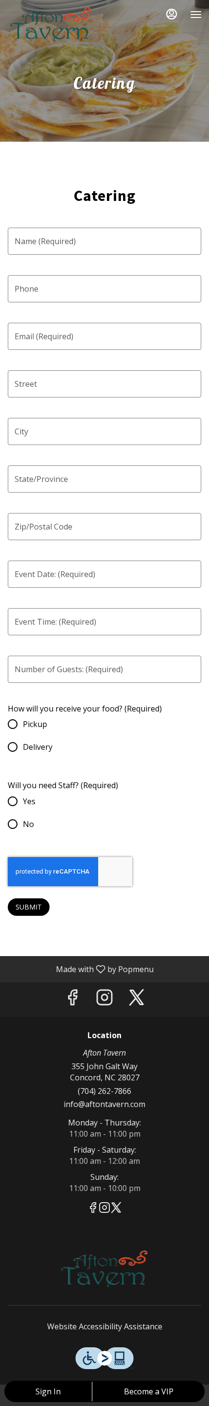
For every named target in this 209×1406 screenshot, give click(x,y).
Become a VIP (149, 1391)
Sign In (48, 1391)
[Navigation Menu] (196, 14)
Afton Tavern (104, 1268)
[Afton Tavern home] (51, 24)
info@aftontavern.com (104, 1104)
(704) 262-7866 (104, 1091)
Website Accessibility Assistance (104, 1326)
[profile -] (171, 14)
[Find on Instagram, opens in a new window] (104, 999)
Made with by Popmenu (80, 968)
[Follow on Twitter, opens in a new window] (136, 999)
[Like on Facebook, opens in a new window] (72, 999)
